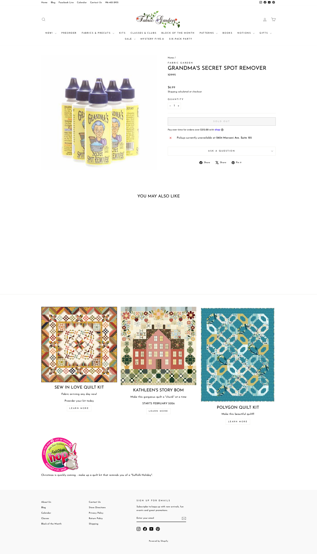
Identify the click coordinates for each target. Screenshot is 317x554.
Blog (53, 2)
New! (49, 33)
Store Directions (97, 508)
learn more (158, 411)
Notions (244, 33)
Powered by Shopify (158, 541)
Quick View (69, 258)
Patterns (207, 33)
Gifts (264, 33)
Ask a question (221, 151)
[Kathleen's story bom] (158, 346)
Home (44, 2)
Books (227, 33)
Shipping (172, 92)
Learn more (79, 408)
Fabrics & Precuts (97, 33)
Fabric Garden (180, 63)
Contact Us (96, 2)
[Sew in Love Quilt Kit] (79, 344)
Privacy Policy (96, 513)
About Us (46, 502)
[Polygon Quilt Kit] (238, 354)
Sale (129, 39)
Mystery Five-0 (152, 39)
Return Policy (96, 518)
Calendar (82, 2)
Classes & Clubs (144, 33)
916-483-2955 (112, 2)
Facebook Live (66, 2)
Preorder (69, 33)
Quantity (176, 99)
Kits (122, 33)
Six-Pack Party (180, 39)
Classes (45, 518)
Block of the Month (178, 33)
